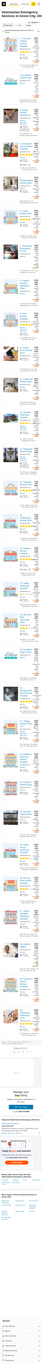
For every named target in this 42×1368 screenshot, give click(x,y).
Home (4, 1042)
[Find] (33, 4)
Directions (23, 122)
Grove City (16, 1042)
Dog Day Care (20, 1205)
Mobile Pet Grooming (5, 1201)
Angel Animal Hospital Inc (11, 1123)
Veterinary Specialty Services (32, 1207)
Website (22, 55)
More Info (23, 124)
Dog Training (19, 1211)
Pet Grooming (6, 1205)
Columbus (5, 1180)
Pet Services (33, 1201)
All (20, 25)
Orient (24, 1180)
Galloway (15, 1180)
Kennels (37, 1128)
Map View (9, 25)
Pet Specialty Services (6, 1218)
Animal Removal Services (5, 1213)
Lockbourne (36, 1180)
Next (31, 1052)
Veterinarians (26, 1042)
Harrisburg (15, 1182)
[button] (38, 4)
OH (9, 1042)
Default (35, 22)
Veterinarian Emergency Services (13, 1128)
